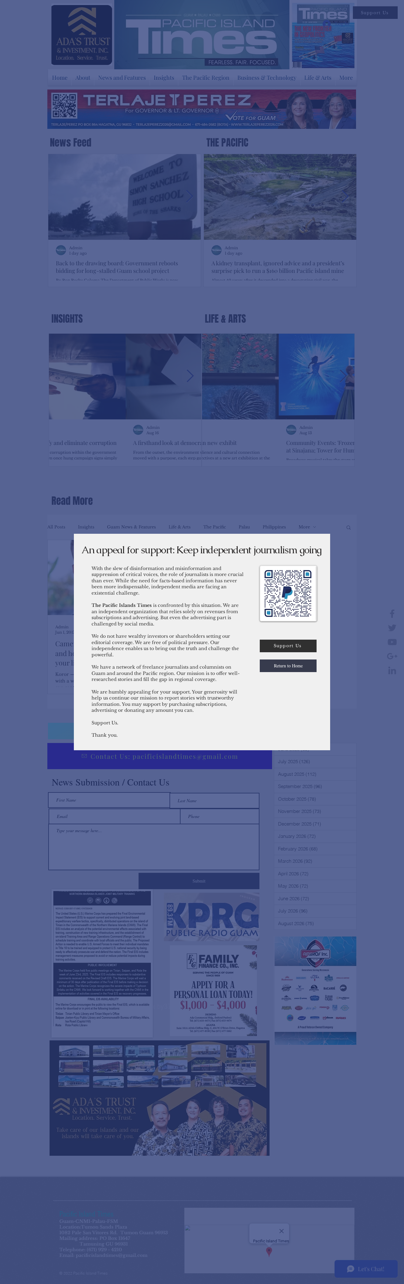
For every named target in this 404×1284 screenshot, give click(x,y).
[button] (288, 665)
